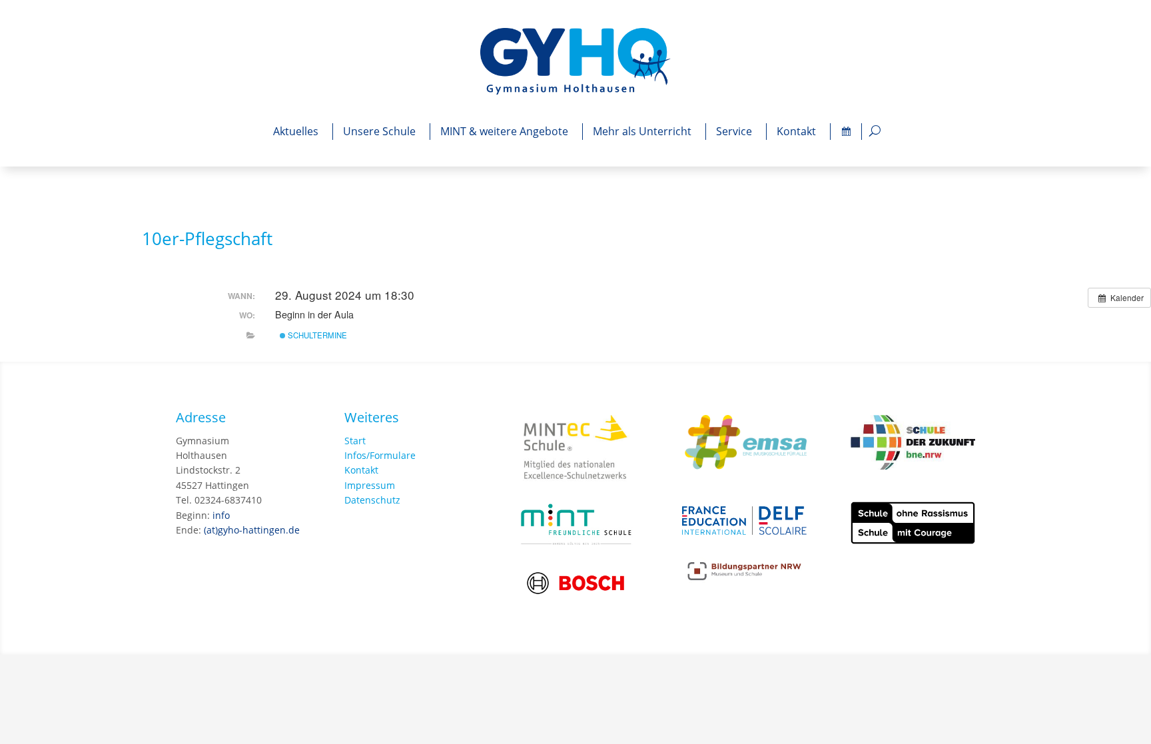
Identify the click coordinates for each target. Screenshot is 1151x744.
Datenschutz (372, 500)
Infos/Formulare (380, 455)
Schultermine (316, 335)
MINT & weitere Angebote (504, 131)
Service (734, 131)
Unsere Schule (379, 131)
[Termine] (846, 131)
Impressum (369, 485)
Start (355, 440)
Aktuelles (295, 131)
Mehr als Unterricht (642, 131)
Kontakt (796, 131)
